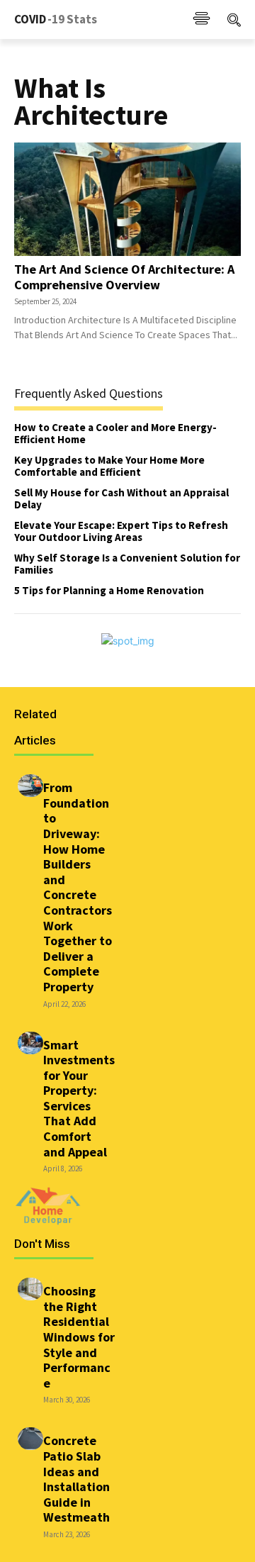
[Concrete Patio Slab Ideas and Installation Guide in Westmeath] (30, 1438)
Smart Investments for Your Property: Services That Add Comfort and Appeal (79, 1098)
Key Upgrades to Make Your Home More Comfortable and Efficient (109, 466)
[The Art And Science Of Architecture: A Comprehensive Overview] (127, 199)
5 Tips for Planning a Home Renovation (109, 590)
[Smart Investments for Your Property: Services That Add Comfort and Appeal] (30, 1043)
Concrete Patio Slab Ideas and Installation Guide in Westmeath (76, 1478)
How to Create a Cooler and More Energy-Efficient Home (115, 433)
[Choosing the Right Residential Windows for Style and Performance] (30, 1289)
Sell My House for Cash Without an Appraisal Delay (121, 498)
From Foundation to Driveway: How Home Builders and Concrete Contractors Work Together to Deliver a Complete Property (77, 887)
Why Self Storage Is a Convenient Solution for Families (127, 563)
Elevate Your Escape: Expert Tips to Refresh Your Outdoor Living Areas (121, 531)
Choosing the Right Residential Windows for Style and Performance (79, 1337)
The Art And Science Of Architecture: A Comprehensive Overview (124, 277)
